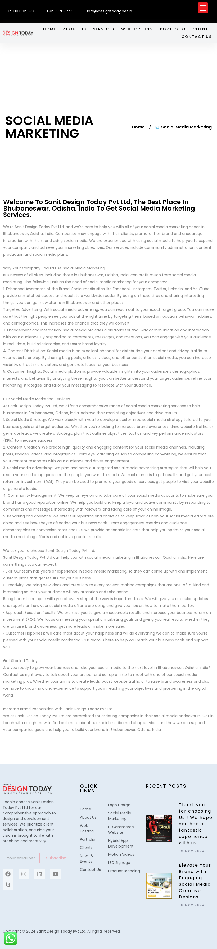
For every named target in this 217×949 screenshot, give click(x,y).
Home (49, 29)
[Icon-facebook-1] (165, 6)
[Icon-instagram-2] (181, 6)
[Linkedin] (39, 874)
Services (103, 29)
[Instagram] (24, 874)
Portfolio (173, 29)
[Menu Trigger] (203, 7)
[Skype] (8, 884)
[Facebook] (8, 874)
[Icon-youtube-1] (212, 6)
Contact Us (197, 36)
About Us (74, 29)
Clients (202, 29)
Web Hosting (137, 29)
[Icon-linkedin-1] (196, 6)
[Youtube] (55, 874)
